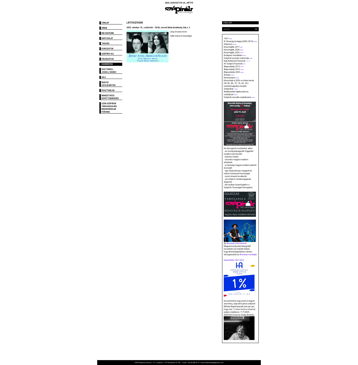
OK (256, 29)
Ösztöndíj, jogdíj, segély (109, 70)
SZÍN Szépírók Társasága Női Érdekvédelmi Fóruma (109, 107)
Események (107, 64)
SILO (104, 77)
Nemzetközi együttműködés (110, 96)
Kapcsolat (107, 38)
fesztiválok (108, 90)
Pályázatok (108, 59)
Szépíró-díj (108, 54)
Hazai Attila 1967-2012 (234, 260)
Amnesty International (236, 243)
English (227, 23)
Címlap (105, 23)
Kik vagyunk (108, 33)
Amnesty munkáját (248, 254)
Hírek (104, 28)
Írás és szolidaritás (109, 83)
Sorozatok (107, 48)
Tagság (105, 43)
